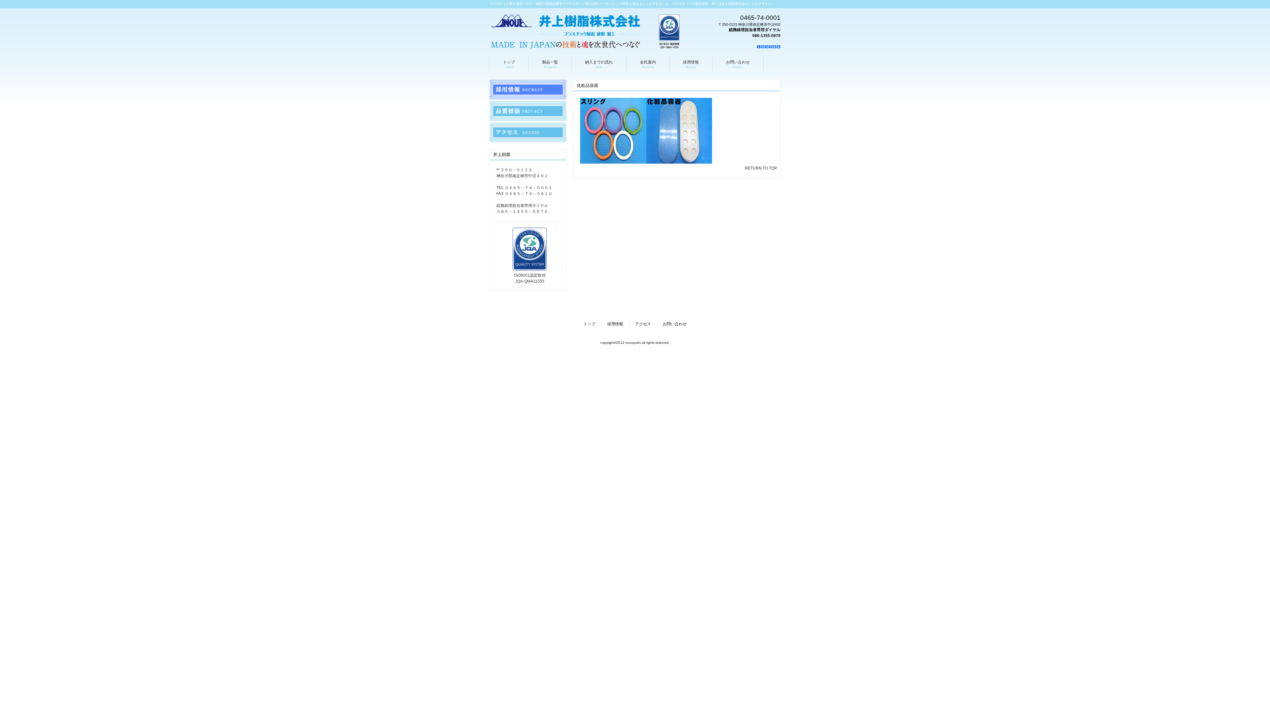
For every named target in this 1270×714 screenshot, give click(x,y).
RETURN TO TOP (761, 168)
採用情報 (615, 324)
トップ (589, 324)
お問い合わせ (675, 324)
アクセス (643, 324)
